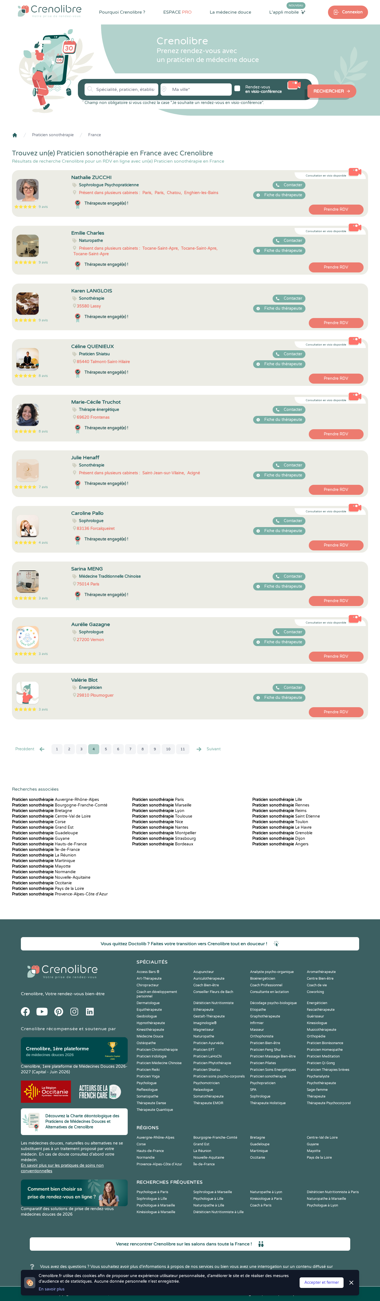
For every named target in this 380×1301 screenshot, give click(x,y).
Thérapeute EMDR (208, 1103)
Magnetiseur (203, 1030)
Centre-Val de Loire (51, 816)
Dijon (278, 838)
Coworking (315, 992)
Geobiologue (147, 1016)
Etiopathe (258, 1010)
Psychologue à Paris (152, 1192)
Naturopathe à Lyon (266, 1192)
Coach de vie (317, 985)
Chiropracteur (148, 985)
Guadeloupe (45, 833)
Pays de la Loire (48, 888)
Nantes (160, 827)
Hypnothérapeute (151, 1023)
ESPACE (177, 12)
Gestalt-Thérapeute (209, 1016)
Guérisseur (315, 1016)
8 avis (43, 376)
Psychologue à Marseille (156, 1205)
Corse (39, 822)
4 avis (43, 543)
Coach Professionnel (266, 985)
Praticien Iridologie (152, 1056)
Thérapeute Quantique (155, 1110)
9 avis (43, 207)
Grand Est (42, 827)
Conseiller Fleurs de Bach (213, 992)
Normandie (44, 872)
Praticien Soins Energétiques (273, 1070)
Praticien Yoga (148, 1076)
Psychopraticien (262, 1083)
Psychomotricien (206, 1083)
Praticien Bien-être (265, 1043)
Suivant (214, 749)
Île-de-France (46, 849)
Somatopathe (147, 1096)
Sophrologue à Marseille (212, 1192)
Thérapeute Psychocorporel (329, 1103)
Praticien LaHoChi (207, 1056)
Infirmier (257, 1023)
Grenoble (282, 833)
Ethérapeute (203, 1010)
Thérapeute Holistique (268, 1103)
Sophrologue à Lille (152, 1199)
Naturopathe (203, 1036)
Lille (277, 799)
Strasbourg (164, 838)
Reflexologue (147, 1090)
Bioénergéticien (262, 978)
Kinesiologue (317, 1023)
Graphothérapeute (265, 1016)
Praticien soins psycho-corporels (219, 1076)
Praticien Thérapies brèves (328, 1070)
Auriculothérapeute (208, 978)
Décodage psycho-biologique (273, 1003)
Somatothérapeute (208, 1096)
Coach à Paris (261, 1205)
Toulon (280, 822)
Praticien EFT (203, 1050)
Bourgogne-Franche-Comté (59, 805)
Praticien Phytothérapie (212, 1063)
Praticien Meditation (323, 1056)
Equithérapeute (149, 1010)
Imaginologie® (205, 1023)
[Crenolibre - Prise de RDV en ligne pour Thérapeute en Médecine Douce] (49, 11)
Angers (280, 844)
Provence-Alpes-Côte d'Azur (60, 894)
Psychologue (147, 1083)
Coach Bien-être (206, 985)
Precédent (24, 749)
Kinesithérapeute (150, 1030)
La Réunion (44, 855)
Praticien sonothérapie (53, 135)
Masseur (257, 1030)
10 (168, 749)
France (94, 135)
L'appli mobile (286, 12)
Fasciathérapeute (321, 1010)
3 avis (43, 598)
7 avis (43, 487)
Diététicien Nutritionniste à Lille (218, 1212)
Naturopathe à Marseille (326, 1199)
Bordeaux (162, 844)
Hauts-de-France (49, 844)
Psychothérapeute (321, 1083)
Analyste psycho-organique (272, 972)
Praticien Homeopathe (325, 1050)
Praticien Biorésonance (325, 1043)
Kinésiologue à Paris (266, 1199)
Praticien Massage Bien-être (273, 1056)
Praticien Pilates (263, 1063)
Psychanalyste (318, 1076)
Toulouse (162, 816)
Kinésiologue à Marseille (156, 1212)
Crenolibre (32, 994)
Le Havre (282, 827)
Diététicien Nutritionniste (213, 1003)
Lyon (158, 810)
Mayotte (41, 866)
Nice (157, 822)
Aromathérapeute (321, 972)
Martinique (43, 860)
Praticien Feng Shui (265, 1050)
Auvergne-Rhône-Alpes (55, 799)
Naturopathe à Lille (208, 1205)
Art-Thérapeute (149, 978)
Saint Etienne (286, 816)
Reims (279, 810)
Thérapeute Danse (151, 1103)
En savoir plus (52, 1289)
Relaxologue (203, 1090)
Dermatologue (148, 1003)
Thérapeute (316, 1096)
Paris (158, 799)
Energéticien (317, 1003)
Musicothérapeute (321, 1030)
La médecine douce (230, 12)
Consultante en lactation (269, 992)
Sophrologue (260, 1096)
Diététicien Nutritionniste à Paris (333, 1192)
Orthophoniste (261, 1036)
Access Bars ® (148, 972)
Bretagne (42, 810)
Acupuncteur (203, 972)
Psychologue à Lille (208, 1199)
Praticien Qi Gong (321, 1063)
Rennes (280, 805)
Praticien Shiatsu (206, 1070)
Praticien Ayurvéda (208, 1043)
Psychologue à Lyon (322, 1205)
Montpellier (164, 833)
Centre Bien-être (320, 978)
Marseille (161, 805)
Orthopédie (316, 1036)
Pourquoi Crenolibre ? (122, 12)
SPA (253, 1090)
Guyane (41, 838)
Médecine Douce (150, 1036)
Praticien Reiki (148, 1070)
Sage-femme (317, 1090)
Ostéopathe (146, 1043)
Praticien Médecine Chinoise (159, 1063)
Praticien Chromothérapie (157, 1050)
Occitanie (42, 883)
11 (183, 749)
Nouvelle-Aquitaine (51, 877)
